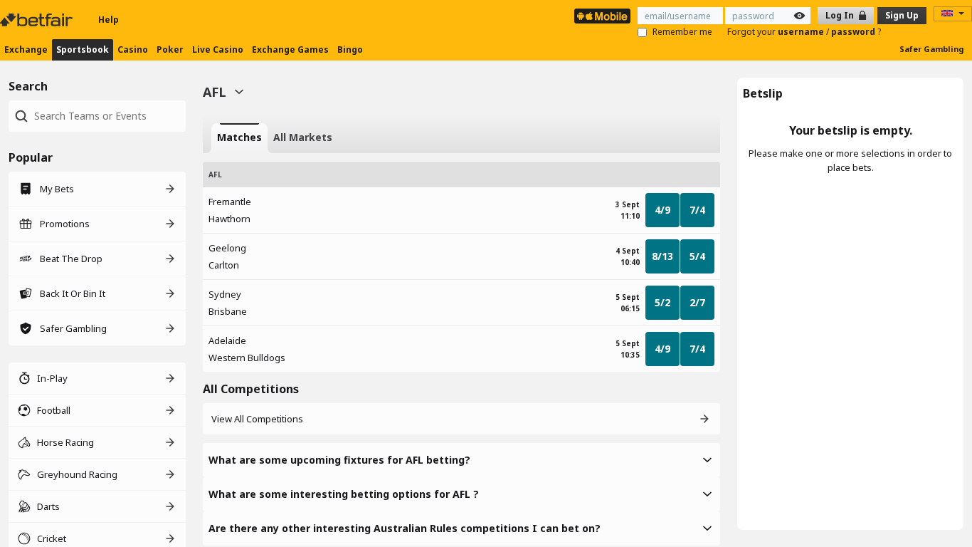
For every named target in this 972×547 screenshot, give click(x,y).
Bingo (350, 49)
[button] (461, 460)
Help (108, 20)
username (802, 32)
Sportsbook (82, 49)
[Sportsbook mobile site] (602, 16)
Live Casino (217, 49)
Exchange (26, 49)
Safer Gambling (931, 48)
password (854, 32)
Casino (132, 49)
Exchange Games (290, 49)
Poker (170, 49)
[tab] (239, 138)
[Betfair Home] (37, 20)
